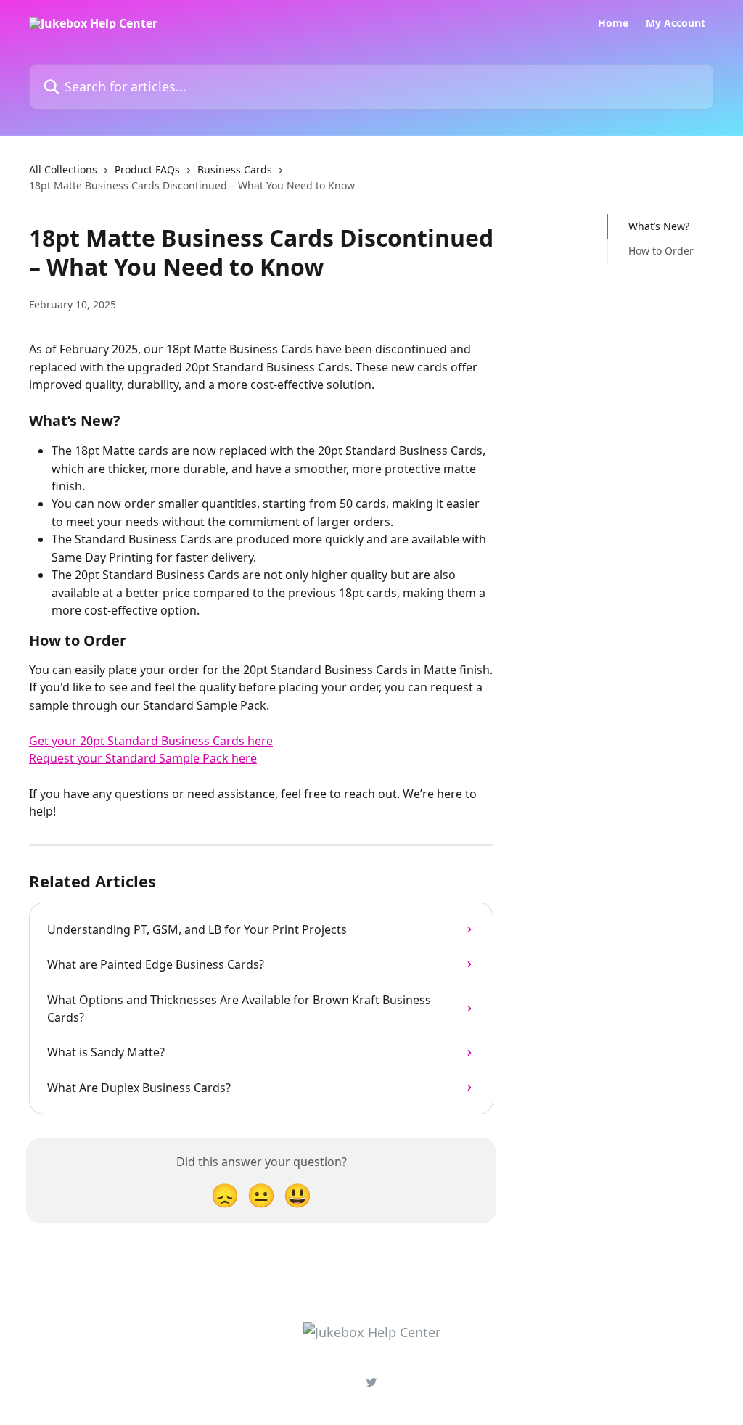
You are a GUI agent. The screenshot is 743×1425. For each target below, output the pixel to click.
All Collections (63, 169)
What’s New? (658, 226)
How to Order (661, 251)
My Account (675, 23)
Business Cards (234, 169)
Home (613, 23)
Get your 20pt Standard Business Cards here (151, 741)
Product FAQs (147, 169)
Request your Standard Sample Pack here (143, 758)
